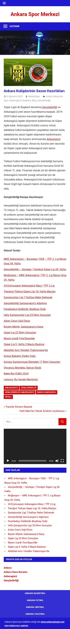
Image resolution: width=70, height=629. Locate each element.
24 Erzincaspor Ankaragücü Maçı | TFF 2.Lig (29, 285)
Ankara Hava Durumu (15, 572)
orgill (8, 397)
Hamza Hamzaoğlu (46, 392)
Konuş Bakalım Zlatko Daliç (20, 356)
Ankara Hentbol (35, 607)
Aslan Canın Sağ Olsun (17, 320)
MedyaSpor (34, 96)
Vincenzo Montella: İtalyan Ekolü (22, 367)
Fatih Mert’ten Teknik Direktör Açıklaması (42, 411)
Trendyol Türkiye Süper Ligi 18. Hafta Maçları (30, 291)
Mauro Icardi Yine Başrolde (19, 338)
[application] (35, 446)
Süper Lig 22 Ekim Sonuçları (20, 332)
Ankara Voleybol (35, 614)
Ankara (8, 567)
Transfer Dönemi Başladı (18, 406)
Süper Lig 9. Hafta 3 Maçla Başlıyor (24, 344)
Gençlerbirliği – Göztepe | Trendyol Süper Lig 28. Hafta (35, 269)
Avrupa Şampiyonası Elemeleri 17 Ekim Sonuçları (32, 361)
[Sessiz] (57, 460)
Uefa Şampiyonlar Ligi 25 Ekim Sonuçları (27, 315)
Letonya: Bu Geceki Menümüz (21, 379)
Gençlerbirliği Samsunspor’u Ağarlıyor (25, 303)
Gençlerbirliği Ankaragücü (19, 392)
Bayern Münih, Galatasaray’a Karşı (23, 326)
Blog (34, 100)
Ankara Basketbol (35, 593)
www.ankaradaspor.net (52, 622)
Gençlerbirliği (43, 100)
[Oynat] (8, 460)
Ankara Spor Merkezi (35, 14)
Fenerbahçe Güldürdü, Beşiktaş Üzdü (25, 309)
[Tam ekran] (62, 460)
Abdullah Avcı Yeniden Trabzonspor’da (26, 350)
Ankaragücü (15, 100)
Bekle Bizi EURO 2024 (16, 373)
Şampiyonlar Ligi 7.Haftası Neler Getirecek (28, 297)
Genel (49, 96)
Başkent (27, 100)
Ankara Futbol (35, 600)
